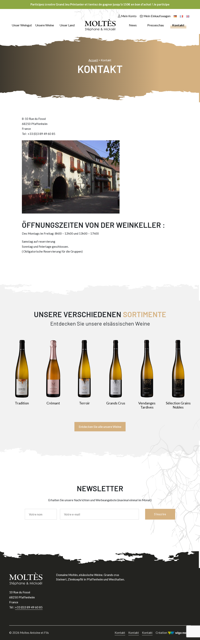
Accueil (93, 60)
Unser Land (67, 25)
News (133, 25)
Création (162, 632)
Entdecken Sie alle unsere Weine (100, 426)
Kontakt (178, 25)
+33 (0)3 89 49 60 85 (29, 607)
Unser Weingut (22, 25)
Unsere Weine (44, 25)
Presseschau (155, 25)
